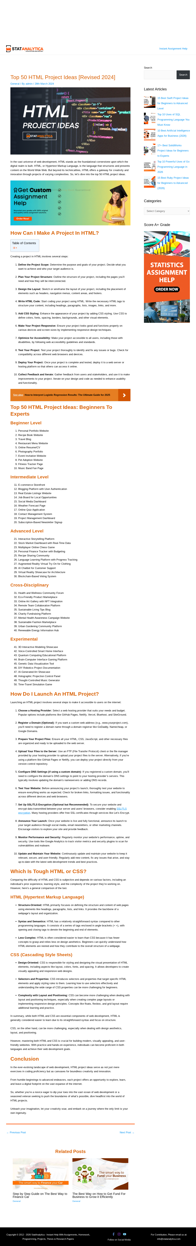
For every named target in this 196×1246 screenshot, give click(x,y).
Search (148, 67)
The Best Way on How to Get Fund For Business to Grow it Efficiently (99, 1195)
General (14, 83)
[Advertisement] (92, 21)
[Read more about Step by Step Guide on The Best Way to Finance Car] (41, 1173)
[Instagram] (119, 1234)
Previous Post (16, 1132)
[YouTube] (124, 1234)
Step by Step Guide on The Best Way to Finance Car (40, 1195)
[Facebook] (113, 1234)
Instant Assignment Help (173, 48)
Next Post (127, 1132)
